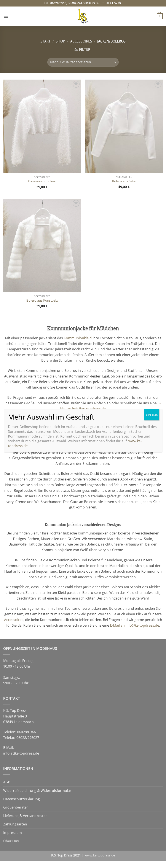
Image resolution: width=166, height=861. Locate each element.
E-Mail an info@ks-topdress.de (134, 625)
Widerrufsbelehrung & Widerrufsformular (37, 790)
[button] (6, 16)
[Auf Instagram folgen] (107, 3)
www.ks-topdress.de (100, 855)
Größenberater (15, 807)
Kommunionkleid (78, 338)
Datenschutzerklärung (21, 799)
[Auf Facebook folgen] (103, 3)
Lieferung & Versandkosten (25, 815)
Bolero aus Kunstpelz (42, 300)
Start (45, 41)
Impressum (12, 832)
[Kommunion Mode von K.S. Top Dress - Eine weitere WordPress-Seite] (83, 16)
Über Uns (11, 841)
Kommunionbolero (42, 181)
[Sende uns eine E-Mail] (111, 3)
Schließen (152, 415)
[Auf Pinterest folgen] (119, 3)
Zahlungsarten (15, 824)
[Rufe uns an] (115, 3)
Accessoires (81, 41)
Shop (60, 41)
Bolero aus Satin (124, 181)
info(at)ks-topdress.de (21, 753)
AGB (6, 782)
